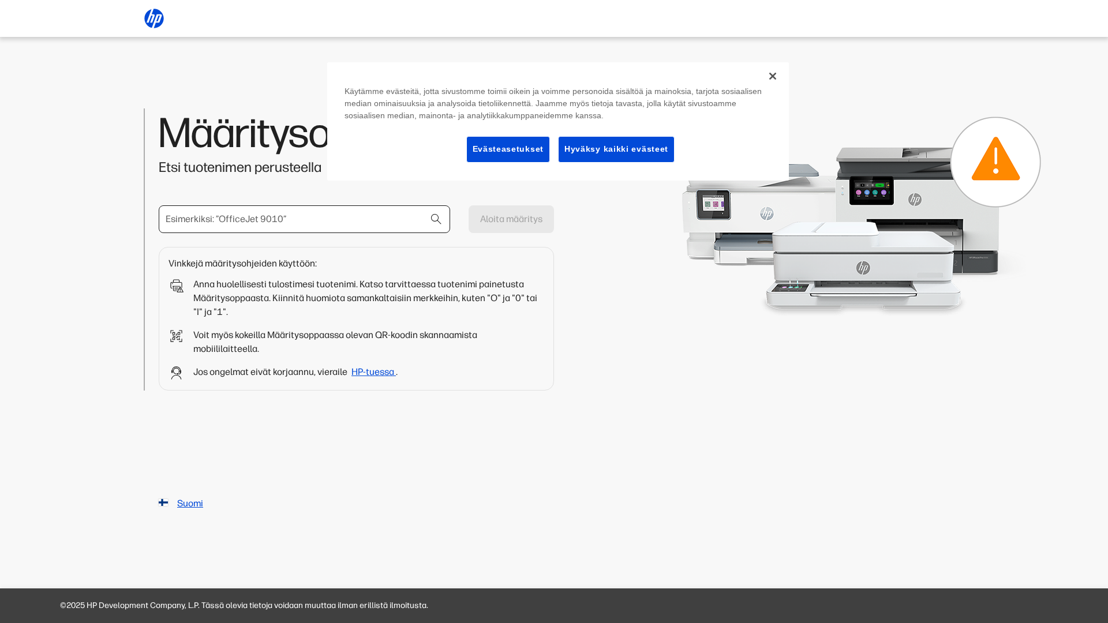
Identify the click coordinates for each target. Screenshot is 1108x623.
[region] (558, 121)
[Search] (436, 219)
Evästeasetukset (508, 148)
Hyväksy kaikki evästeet (616, 148)
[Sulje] (772, 76)
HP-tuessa (373, 371)
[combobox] (304, 219)
